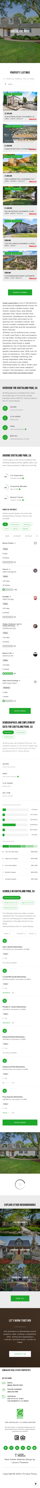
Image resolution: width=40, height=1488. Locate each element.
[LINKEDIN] (17, 1448)
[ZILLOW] (34, 1448)
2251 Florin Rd (8, 656)
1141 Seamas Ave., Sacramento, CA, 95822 (16, 949)
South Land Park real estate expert (18, 373)
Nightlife (26, 529)
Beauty (16, 529)
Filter (10, 84)
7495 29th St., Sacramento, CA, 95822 (14, 1039)
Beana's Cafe (7, 653)
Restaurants (16, 524)
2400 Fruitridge (8, 599)
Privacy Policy (30, 1474)
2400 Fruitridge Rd (9, 572)
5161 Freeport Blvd (10, 683)
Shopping (28, 524)
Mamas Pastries (8, 543)
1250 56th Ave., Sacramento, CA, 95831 (15, 1099)
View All (20, 1298)
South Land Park (10, 303)
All (6, 524)
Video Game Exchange (10, 681)
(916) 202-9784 (12, 1392)
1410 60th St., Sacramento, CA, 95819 (14, 1009)
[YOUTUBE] (29, 1448)
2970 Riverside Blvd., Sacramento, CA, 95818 (16, 979)
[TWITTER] (23, 1448)
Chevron (5, 569)
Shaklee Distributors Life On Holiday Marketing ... (12, 625)
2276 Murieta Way (9, 628)
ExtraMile (6, 597)
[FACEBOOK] (6, 1448)
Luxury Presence (20, 1462)
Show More (20, 1122)
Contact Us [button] (20, 1354)
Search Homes (20, 292)
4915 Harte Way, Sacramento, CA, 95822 (15, 1069)
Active (7, 529)
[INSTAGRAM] (11, 1448)
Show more (20, 711)
